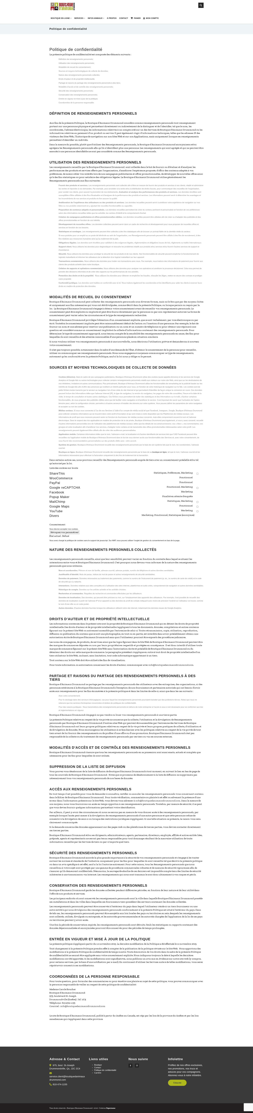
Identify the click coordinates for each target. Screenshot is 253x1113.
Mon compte (152, 18)
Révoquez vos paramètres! (64, 532)
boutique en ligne (159, 452)
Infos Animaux (95, 18)
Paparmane (110, 1108)
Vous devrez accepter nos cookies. (63, 529)
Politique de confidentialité (105, 1070)
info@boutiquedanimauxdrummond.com (170, 664)
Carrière (97, 1073)
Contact (123, 18)
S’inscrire (177, 1083)
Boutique (98, 1065)
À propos (111, 18)
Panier (137, 18)
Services (78, 18)
